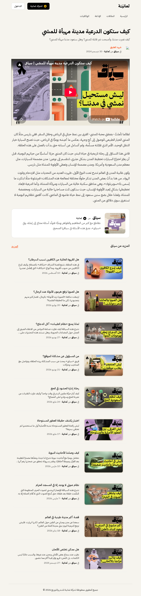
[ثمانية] (124, 6)
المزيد (14, 246)
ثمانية (107, 51)
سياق (116, 51)
